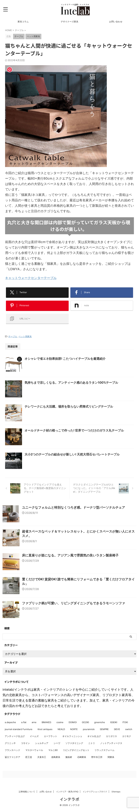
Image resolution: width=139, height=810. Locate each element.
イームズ (34, 736)
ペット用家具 (25, 336)
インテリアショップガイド (95, 791)
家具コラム (23, 21)
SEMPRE (104, 729)
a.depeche (10, 722)
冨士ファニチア (12, 757)
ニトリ (91, 743)
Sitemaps (116, 791)
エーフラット (50, 736)
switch (128, 729)
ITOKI (125, 722)
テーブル (12, 336)
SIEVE (117, 729)
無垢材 (68, 757)
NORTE (74, 729)
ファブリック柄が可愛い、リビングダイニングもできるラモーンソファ (73, 603)
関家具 (111, 757)
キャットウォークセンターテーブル (31, 278)
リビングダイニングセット (76, 750)
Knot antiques (45, 729)
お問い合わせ (115, 21)
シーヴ (57, 743)
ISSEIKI (113, 722)
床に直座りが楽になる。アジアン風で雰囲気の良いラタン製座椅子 (70, 555)
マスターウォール (34, 750)
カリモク (126, 736)
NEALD (61, 729)
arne (34, 722)
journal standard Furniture (18, 729)
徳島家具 (55, 757)
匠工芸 (28, 757)
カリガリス (111, 736)
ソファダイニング (74, 743)
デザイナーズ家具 (69, 21)
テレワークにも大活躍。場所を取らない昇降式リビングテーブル (69, 406)
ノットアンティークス (111, 743)
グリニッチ (10, 743)
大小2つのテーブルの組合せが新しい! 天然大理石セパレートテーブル (72, 454)
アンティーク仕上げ (15, 736)
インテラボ (69, 799)
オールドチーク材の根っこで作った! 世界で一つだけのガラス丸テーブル (74, 430)
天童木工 (41, 757)
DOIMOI (73, 722)
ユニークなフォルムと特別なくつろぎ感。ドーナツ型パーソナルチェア (73, 507)
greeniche (99, 722)
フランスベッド (12, 750)
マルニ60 (53, 750)
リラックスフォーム (104, 750)
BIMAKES (46, 722)
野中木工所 (96, 757)
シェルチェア (41, 743)
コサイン (25, 743)
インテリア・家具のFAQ (67, 791)
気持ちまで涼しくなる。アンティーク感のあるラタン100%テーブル (71, 382)
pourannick (89, 729)
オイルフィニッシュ (72, 736)
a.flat (23, 722)
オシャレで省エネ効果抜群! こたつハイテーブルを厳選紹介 (65, 358)
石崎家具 (81, 757)
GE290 (85, 722)
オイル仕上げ (94, 736)
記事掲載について (27, 791)
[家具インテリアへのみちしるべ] (75, 9)
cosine (59, 722)
